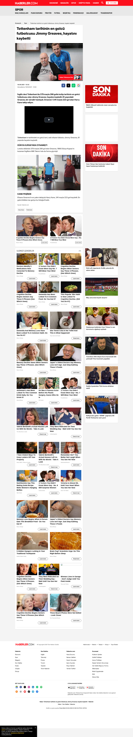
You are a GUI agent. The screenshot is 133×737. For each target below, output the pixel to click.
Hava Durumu (70, 654)
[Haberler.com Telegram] (33, 691)
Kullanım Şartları (97, 654)
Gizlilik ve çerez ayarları (52, 708)
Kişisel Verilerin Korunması (100, 663)
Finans (43, 660)
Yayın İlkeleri (114, 644)
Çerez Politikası (97, 660)
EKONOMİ (54, 3)
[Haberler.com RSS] (16, 691)
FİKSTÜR (48, 13)
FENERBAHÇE (78, 13)
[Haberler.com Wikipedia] (20, 691)
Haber (59, 704)
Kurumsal (95, 651)
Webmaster (95, 668)
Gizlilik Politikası (97, 657)
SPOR (73, 3)
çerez (3, 729)
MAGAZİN (64, 3)
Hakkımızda (86, 644)
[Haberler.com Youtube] (24, 691)
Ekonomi (17, 654)
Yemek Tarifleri (71, 668)
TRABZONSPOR (106, 13)
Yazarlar (43, 666)
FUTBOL (57, 13)
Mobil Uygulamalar (97, 671)
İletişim (101, 644)
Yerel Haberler (45, 668)
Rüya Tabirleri (70, 666)
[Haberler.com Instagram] (28, 687)
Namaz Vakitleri (71, 657)
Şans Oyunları (70, 663)
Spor (25, 23)
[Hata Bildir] (62, 708)
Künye (107, 644)
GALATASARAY (92, 13)
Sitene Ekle (95, 677)
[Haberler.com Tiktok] (28, 691)
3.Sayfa (17, 668)
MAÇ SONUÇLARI (21, 13)
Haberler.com (70, 651)
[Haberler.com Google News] (16, 687)
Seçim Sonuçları (71, 660)
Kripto (17, 666)
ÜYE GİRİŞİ (113, 3)
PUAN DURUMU (36, 13)
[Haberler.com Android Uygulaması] (81, 687)
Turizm (43, 663)
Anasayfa (18, 23)
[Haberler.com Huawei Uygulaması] (90, 687)
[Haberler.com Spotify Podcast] (41, 687)
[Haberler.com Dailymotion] (37, 691)
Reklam (94, 644)
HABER (96, 3)
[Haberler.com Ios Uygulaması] (72, 687)
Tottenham (29, 210)
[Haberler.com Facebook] (20, 687)
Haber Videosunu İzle (66, 77)
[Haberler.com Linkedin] (33, 687)
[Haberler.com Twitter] (24, 687)
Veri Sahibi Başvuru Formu (100, 666)
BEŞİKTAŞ (66, 13)
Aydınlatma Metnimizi (17, 733)
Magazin (17, 660)
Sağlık (42, 654)
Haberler (18, 651)
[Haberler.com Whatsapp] (37, 687)
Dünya (17, 671)
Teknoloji (43, 657)
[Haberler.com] (25, 644)
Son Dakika (18, 663)
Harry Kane (21, 210)
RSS (93, 674)
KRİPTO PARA (84, 3)
